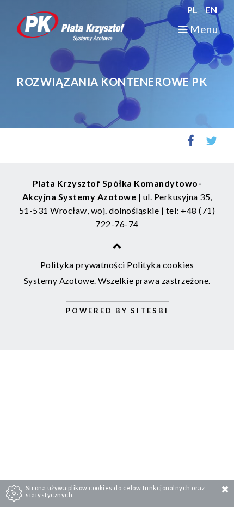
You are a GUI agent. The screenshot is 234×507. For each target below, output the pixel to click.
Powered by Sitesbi (117, 310)
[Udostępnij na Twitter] (210, 143)
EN (211, 9)
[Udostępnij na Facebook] (194, 143)
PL (193, 9)
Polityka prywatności (82, 264)
